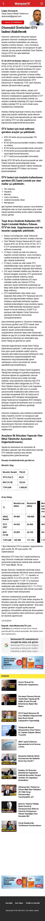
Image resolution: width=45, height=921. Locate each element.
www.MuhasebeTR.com (20, 626)
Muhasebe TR (10, 910)
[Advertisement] (23, 854)
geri (3, 3)
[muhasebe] (22, 5)
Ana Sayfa (9, 903)
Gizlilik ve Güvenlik (33, 903)
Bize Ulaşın (19, 903)
